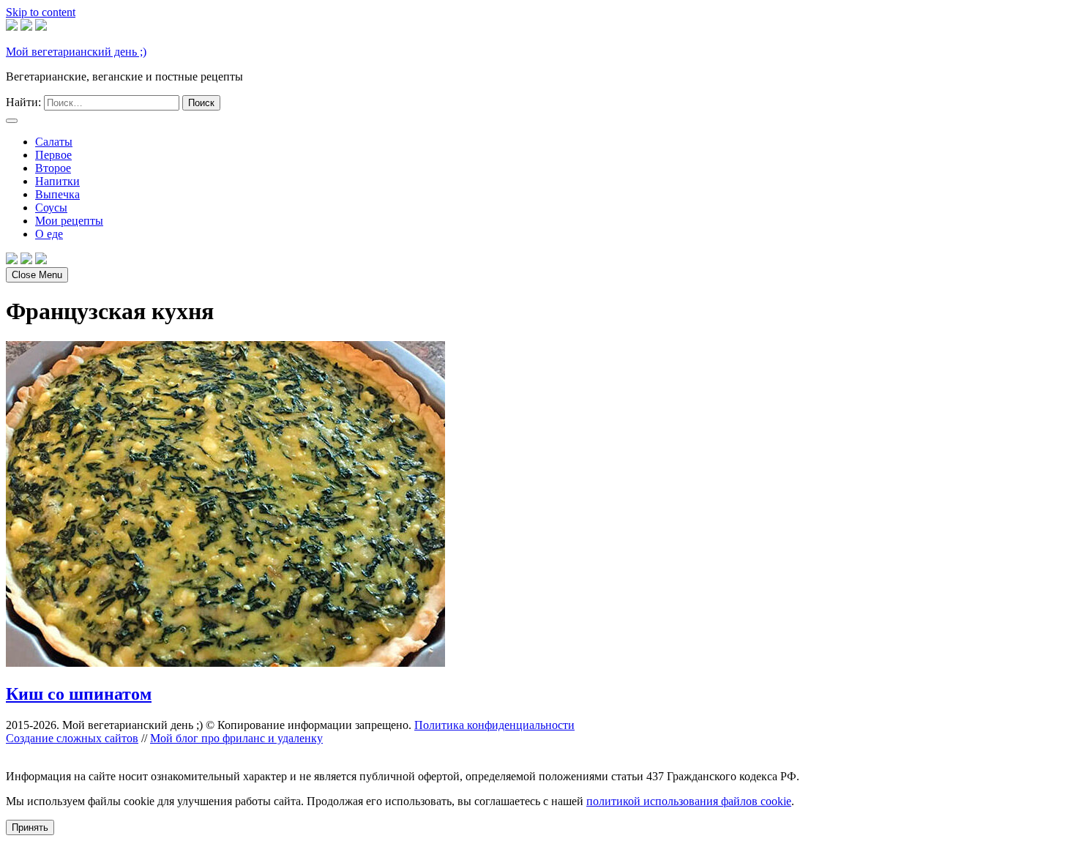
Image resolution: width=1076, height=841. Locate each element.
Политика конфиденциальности (494, 725)
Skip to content (40, 12)
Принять (30, 827)
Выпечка (57, 194)
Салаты (53, 141)
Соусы (51, 207)
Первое (53, 155)
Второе (53, 168)
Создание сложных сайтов (72, 738)
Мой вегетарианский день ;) (76, 51)
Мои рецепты (69, 220)
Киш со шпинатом (79, 693)
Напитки (57, 181)
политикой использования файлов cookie (688, 801)
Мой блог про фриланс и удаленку (236, 738)
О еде (49, 234)
